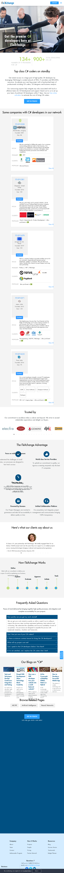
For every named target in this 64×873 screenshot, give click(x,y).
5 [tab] (24, 434)
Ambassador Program (16, 853)
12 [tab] (41, 434)
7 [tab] (29, 434)
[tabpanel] (7, 428)
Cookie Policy (27, 871)
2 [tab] (16, 434)
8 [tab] (31, 434)
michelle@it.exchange (34, 865)
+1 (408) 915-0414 (32, 863)
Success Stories (52, 847)
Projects (29, 844)
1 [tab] (14, 434)
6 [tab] (26, 434)
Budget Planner (52, 853)
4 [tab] (21, 434)
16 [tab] (51, 434)
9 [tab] (34, 434)
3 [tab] (19, 434)
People (29, 847)
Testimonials (51, 850)
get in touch (32, 716)
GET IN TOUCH (32, 101)
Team (11, 847)
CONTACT (54, 2)
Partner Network (32, 853)
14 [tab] (46, 434)
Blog (49, 844)
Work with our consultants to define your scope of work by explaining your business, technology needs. (13, 571)
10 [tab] (36, 434)
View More (52, 168)
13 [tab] (44, 434)
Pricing (29, 850)
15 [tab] (49, 434)
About (11, 844)
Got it (36, 870)
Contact (12, 850)
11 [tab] (39, 434)
